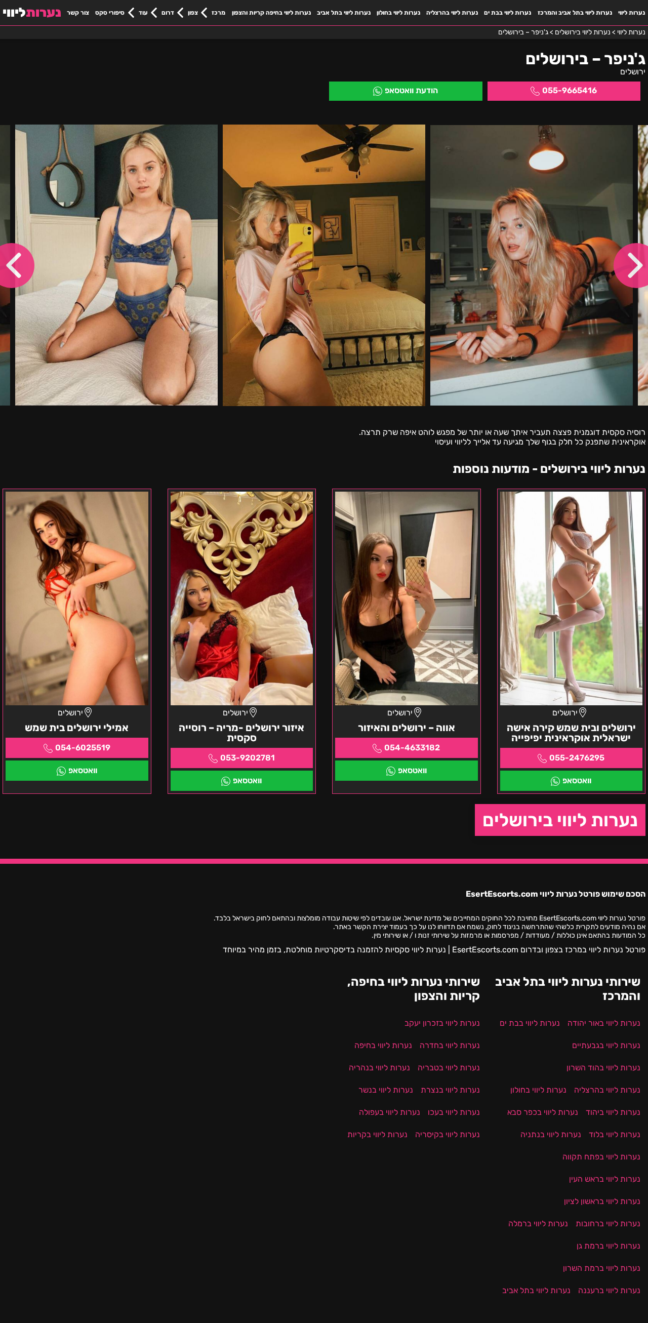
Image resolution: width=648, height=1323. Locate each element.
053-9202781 (247, 758)
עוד (143, 12)
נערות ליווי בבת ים (507, 12)
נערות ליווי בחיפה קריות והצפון (271, 12)
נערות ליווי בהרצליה (452, 12)
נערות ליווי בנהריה (379, 1067)
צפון (193, 12)
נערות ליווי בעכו (454, 1112)
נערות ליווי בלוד (614, 1134)
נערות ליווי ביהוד (613, 1112)
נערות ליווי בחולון (398, 12)
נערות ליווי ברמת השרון (601, 1268)
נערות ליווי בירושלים (560, 820)
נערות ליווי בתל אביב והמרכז (575, 12)
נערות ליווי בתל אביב (344, 12)
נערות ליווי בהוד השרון (603, 1067)
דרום (167, 12)
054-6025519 (82, 747)
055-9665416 (569, 90)
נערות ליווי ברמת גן (608, 1246)
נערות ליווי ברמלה (538, 1223)
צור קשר (78, 12)
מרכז (218, 12)
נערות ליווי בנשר (385, 1090)
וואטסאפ (576, 780)
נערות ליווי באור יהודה (604, 1023)
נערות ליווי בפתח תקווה (601, 1156)
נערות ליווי (631, 12)
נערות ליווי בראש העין (604, 1179)
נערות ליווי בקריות (377, 1134)
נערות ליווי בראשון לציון (602, 1201)
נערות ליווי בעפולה (389, 1112)
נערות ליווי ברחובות (608, 1223)
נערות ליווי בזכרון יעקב (442, 1023)
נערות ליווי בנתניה (550, 1134)
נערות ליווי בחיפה (383, 1045)
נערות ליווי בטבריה (449, 1067)
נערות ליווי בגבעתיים (606, 1045)
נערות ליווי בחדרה (450, 1045)
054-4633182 (412, 747)
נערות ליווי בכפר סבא (542, 1112)
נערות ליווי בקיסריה (447, 1134)
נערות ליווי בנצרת (450, 1090)
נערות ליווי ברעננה (609, 1290)
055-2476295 (576, 758)
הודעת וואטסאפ (411, 90)
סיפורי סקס (110, 12)
